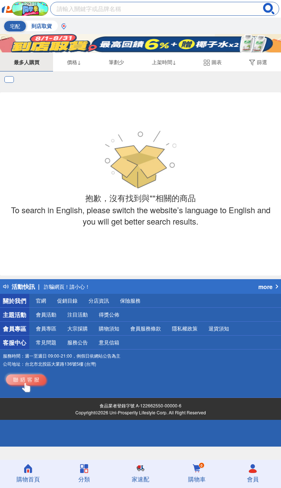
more (265, 286)
